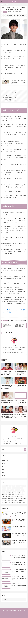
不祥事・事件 (4, 494)
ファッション (8, 492)
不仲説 (23, 492)
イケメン (3, 490)
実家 (9, 496)
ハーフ (3, 492)
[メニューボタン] (1, 1)
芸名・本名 (13, 502)
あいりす (14, 345)
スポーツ (5, 466)
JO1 (10, 485)
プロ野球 (13, 492)
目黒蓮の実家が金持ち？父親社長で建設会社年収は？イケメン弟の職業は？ (17, 82)
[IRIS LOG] (14, 1)
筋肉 (3, 502)
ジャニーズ (5, 11)
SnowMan (12, 320)
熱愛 (12, 500)
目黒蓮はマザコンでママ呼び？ (12, 95)
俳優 (13, 494)
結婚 (6, 502)
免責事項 (24, 610)
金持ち (23, 502)
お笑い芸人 (24, 485)
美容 (9, 502)
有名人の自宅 (4, 500)
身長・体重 (19, 502)
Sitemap (10, 610)
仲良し (9, 494)
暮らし (4, 472)
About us (14, 610)
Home (3, 610)
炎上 (9, 500)
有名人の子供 (10, 498)
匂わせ (19, 494)
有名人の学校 (17, 498)
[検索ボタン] (26, 1)
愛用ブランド (17, 496)
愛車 (21, 496)
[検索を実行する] (25, 449)
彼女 (12, 496)
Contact (6, 610)
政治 (4, 469)
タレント (22, 490)
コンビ (8, 490)
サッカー (12, 490)
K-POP (14, 485)
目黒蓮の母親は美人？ (10, 97)
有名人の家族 (23, 320)
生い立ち (16, 500)
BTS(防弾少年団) (5, 485)
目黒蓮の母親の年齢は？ (11, 100)
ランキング (19, 492)
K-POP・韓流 (6, 460)
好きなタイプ (4, 496)
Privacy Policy (19, 610)
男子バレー (21, 500)
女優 (22, 494)
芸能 (4, 475)
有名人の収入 (4, 498)
